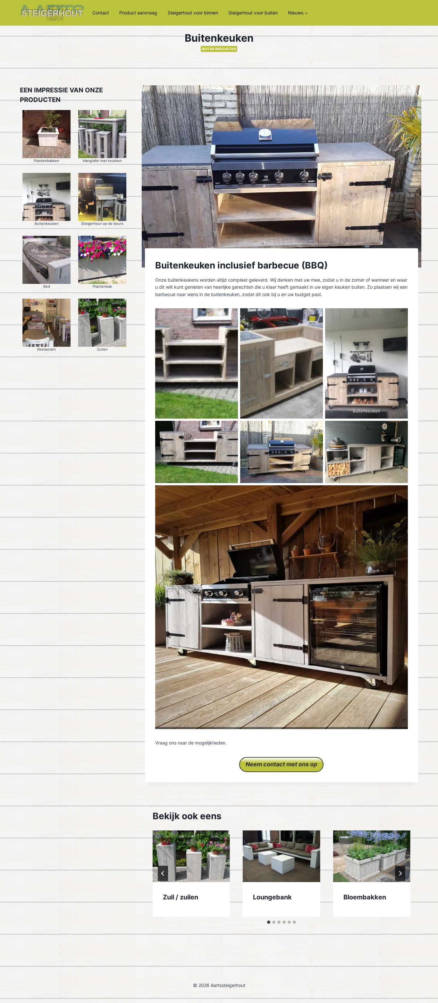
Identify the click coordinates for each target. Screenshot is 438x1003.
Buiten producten (219, 49)
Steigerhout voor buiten (253, 12)
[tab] (268, 922)
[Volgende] (400, 873)
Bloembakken (364, 897)
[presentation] (191, 856)
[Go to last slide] (163, 873)
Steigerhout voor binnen (193, 12)
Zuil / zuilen (180, 897)
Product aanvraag (138, 12)
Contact (100, 12)
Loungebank (272, 897)
